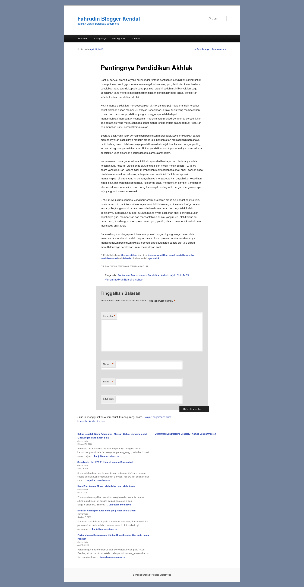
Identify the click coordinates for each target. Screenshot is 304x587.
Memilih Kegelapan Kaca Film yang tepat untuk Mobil (106, 510)
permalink (154, 258)
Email (108, 381)
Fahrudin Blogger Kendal (108, 18)
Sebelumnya (202, 49)
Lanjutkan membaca (106, 456)
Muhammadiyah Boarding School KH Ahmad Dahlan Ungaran (185, 433)
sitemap (136, 38)
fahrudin (127, 258)
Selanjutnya (219, 49)
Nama (108, 364)
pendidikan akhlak (185, 255)
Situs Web (108, 398)
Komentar (109, 316)
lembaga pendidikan (158, 255)
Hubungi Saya (119, 38)
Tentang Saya (99, 38)
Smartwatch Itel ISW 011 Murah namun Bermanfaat (105, 462)
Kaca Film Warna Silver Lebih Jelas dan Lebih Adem (106, 486)
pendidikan (131, 255)
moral (172, 255)
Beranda (82, 38)
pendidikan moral (109, 258)
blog (123, 255)
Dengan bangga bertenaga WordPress (152, 574)
